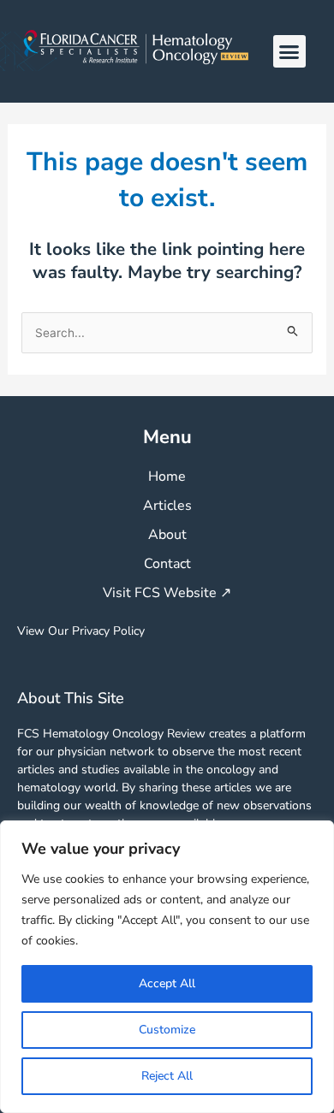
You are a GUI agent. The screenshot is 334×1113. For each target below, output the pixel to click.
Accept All (167, 983)
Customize (167, 1029)
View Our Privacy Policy (81, 631)
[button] (289, 51)
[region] (167, 966)
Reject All (167, 1076)
